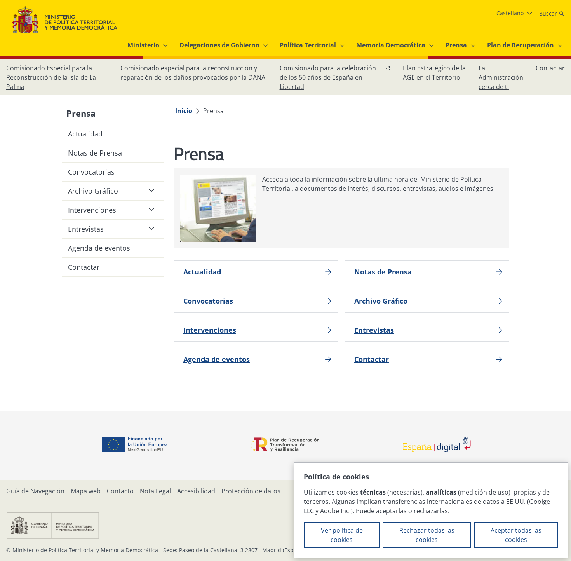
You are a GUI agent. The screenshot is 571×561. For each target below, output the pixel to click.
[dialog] (431, 510)
